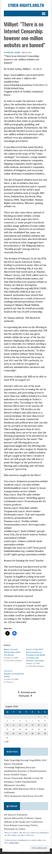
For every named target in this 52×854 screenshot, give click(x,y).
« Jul (6, 741)
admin (17, 52)
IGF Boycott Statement (15, 814)
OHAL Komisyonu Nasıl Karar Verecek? (23, 795)
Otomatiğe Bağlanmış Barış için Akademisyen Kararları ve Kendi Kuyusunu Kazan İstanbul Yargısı (25, 771)
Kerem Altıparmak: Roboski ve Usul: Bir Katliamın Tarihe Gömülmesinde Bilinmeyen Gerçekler (23, 782)
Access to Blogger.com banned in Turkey (14, 673)
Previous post (28, 692)
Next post (24, 695)
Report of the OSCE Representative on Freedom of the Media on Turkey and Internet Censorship (35, 655)
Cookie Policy (14, 843)
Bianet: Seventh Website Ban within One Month (12, 652)
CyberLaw (13, 806)
